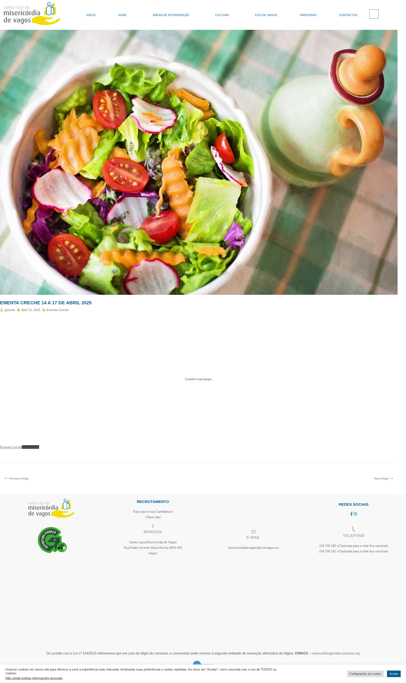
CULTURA (222, 15)
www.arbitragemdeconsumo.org (336, 653)
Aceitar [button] (394, 673)
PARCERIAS (308, 15)
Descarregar (30, 447)
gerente (9, 310)
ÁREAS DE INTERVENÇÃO (171, 15)
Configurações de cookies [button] (365, 673)
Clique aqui (152, 517)
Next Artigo (381, 478)
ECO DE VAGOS (266, 15)
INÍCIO (91, 15)
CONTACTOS (348, 15)
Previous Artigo (19, 478)
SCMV (122, 15)
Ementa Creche (58, 310)
